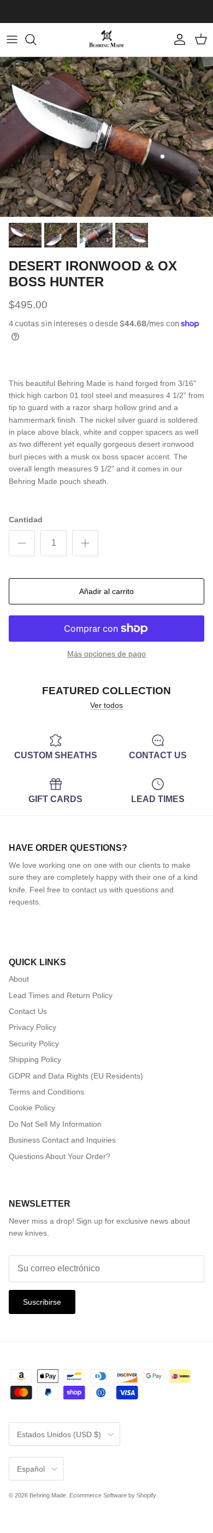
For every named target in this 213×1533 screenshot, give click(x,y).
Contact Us (28, 1011)
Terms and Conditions (46, 1091)
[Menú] (12, 39)
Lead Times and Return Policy (61, 995)
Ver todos (106, 705)
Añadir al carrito (106, 591)
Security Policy (34, 1043)
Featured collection (106, 690)
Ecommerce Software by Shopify (112, 1495)
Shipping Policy (35, 1059)
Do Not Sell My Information (55, 1124)
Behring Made (47, 1495)
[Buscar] (36, 39)
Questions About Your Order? (59, 1156)
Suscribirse (42, 1302)
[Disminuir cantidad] (22, 543)
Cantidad (26, 519)
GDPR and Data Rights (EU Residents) (76, 1075)
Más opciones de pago (106, 653)
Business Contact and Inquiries (62, 1140)
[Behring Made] (106, 39)
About (19, 979)
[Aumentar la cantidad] (85, 543)
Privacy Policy (32, 1027)
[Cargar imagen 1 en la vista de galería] (106, 137)
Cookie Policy (32, 1107)
